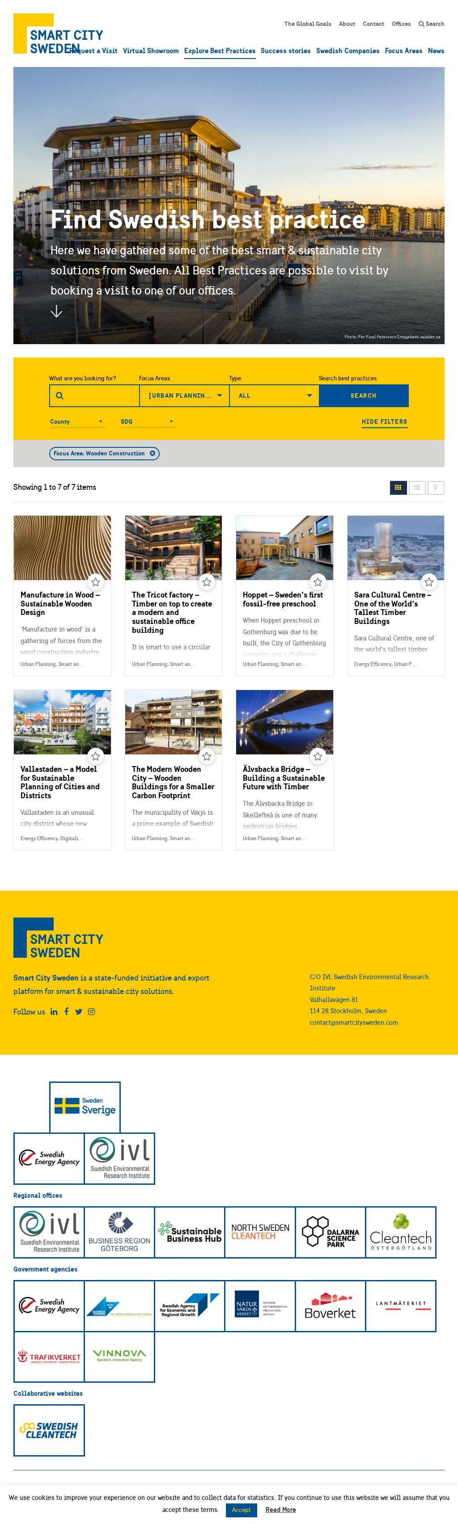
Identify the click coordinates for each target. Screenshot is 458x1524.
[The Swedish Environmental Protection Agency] (260, 1306)
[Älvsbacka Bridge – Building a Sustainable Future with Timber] (284, 770)
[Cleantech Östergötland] (401, 1232)
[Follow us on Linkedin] (54, 1012)
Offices (401, 24)
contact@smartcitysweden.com (354, 1022)
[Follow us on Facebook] (66, 1012)
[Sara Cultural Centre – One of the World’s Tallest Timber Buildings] (396, 596)
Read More (281, 1509)
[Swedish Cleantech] (49, 1430)
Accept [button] (241, 1510)
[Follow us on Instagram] (91, 1012)
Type (235, 378)
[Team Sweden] (85, 1108)
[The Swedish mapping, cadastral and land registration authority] (401, 1306)
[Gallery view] (398, 488)
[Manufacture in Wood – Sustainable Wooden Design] (62, 596)
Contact (373, 24)
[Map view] (436, 488)
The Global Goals (307, 24)
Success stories (286, 50)
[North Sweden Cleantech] (260, 1232)
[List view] (417, 488)
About (347, 24)
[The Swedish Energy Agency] (49, 1158)
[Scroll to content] (56, 311)
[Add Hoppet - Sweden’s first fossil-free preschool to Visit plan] (318, 581)
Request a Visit (93, 50)
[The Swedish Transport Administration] (49, 1357)
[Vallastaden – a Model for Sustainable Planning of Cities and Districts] (62, 770)
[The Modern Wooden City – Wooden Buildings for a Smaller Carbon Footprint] (173, 770)
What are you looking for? (82, 378)
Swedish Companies (348, 50)
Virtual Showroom (151, 50)
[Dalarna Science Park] (330, 1232)
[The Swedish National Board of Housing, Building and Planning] (330, 1306)
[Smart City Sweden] (58, 33)
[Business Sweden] (119, 1306)
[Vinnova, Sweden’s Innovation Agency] (119, 1357)
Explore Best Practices (220, 50)
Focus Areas (404, 50)
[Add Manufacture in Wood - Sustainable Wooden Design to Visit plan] (95, 581)
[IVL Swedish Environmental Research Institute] (119, 1158)
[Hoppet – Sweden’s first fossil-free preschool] (284, 596)
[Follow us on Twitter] (79, 1012)
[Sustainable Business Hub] (189, 1232)
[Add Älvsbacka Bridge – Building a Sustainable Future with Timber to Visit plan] (318, 756)
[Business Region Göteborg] (119, 1232)
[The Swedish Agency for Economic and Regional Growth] (189, 1306)
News (436, 50)
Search (434, 24)
